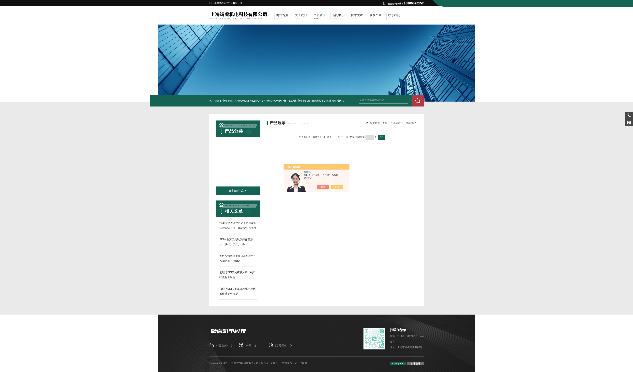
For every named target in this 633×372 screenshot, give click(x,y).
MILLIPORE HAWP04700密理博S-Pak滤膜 (273, 100)
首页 (384, 122)
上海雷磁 (409, 122)
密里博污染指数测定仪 (344, 100)
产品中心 (251, 345)
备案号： (275, 363)
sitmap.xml (398, 363)
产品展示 (396, 122)
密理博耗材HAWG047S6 (235, 100)
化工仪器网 (301, 363)
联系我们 (281, 345)
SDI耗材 (326, 100)
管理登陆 (415, 363)
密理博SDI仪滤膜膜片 (309, 100)
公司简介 (222, 345)
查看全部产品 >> (238, 190)
